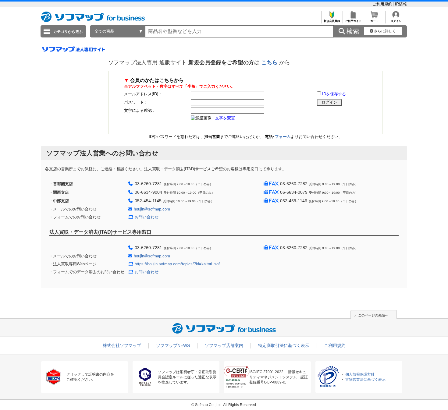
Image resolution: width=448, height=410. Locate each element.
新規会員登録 (332, 21)
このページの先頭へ (373, 315)
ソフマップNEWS (173, 345)
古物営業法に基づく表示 (365, 379)
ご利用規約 (382, 4)
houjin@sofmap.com (152, 209)
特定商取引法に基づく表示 (283, 345)
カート (374, 21)
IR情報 (401, 4)
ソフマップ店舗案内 (224, 345)
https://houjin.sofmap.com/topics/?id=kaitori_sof (177, 264)
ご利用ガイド (353, 21)
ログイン (395, 21)
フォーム (283, 136)
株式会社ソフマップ (122, 345)
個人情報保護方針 (360, 374)
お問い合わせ (146, 217)
